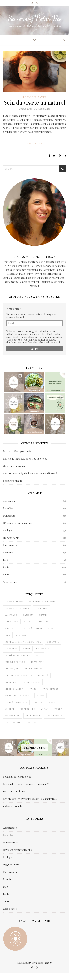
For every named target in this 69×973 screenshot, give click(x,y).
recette (10, 682)
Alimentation (10, 501)
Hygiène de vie (11, 537)
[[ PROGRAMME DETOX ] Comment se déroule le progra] (14, 424)
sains (33, 689)
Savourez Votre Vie (34, 18)
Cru (7, 635)
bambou (28, 615)
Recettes (8, 552)
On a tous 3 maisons (14, 466)
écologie (34, 722)
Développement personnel (18, 523)
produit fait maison (18, 675)
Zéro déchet (10, 581)
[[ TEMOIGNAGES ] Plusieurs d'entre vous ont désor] (55, 403)
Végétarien (33, 716)
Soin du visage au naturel (34, 102)
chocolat (42, 621)
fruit (26, 648)
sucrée (10, 709)
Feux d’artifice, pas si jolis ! (17, 451)
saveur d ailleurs (45, 702)
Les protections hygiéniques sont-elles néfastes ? (30, 473)
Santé (42, 97)
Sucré (6, 574)
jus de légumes (15, 662)
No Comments (42, 108)
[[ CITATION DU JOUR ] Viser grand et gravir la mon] (55, 382)
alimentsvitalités (17, 608)
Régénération (14, 689)
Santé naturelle (16, 702)
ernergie (11, 648)
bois (27, 621)
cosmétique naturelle (39, 628)
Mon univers (10, 545)
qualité (43, 675)
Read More (34, 143)
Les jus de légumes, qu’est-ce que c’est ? (26, 458)
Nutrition (37, 662)
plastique (12, 668)
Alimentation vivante (43, 601)
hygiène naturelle (17, 655)
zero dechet (54, 716)
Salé (5, 559)
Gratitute (42, 648)
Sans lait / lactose (18, 695)
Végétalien (12, 716)
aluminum (41, 608)
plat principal (34, 668)
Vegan (45, 709)
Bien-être (8, 508)
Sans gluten (51, 689)
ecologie (53, 642)
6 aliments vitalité (12, 480)
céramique (23, 635)
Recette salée (31, 682)
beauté (43, 615)
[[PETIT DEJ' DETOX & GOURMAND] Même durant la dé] (34, 424)
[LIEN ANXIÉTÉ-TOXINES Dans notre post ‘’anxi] (55, 424)
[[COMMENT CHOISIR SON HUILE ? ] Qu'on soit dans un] (14, 382)
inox (39, 655)
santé (40, 695)
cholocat (11, 628)
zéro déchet (13, 722)
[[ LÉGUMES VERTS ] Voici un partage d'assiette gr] (34, 382)
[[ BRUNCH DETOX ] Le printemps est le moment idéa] (34, 403)
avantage (11, 615)
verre (58, 709)
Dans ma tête (10, 515)
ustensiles (28, 709)
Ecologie (29, 97)
